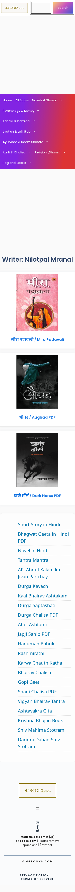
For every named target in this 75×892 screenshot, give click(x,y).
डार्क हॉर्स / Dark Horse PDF (37, 495)
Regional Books (14, 163)
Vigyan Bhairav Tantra (41, 701)
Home (7, 100)
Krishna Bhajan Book (40, 720)
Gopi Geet (28, 682)
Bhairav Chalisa (34, 672)
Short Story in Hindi (39, 524)
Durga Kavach (33, 586)
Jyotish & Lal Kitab (17, 131)
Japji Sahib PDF (34, 634)
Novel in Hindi (33, 550)
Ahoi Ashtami (32, 624)
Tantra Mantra (33, 560)
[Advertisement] (37, 54)
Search (63, 7)
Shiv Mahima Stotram (41, 730)
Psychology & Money (18, 110)
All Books (22, 100)
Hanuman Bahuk (36, 643)
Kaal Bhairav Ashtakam (43, 595)
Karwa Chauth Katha (40, 663)
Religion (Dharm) (48, 152)
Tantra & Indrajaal (16, 121)
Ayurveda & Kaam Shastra (23, 142)
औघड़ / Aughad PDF (37, 417)
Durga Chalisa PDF (38, 615)
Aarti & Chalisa (14, 152)
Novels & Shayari (45, 100)
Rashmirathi (31, 653)
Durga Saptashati (36, 605)
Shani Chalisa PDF (37, 691)
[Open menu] (37, 808)
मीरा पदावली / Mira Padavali (37, 339)
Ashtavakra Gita (35, 711)
